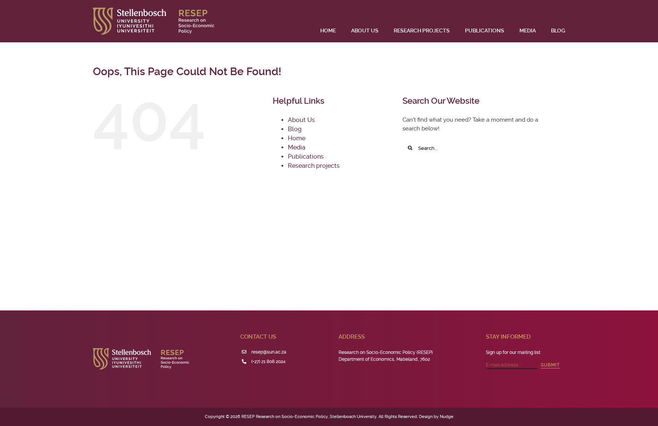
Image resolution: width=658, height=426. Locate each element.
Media (296, 147)
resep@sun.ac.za (268, 352)
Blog (295, 129)
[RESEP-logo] (153, 10)
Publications (306, 156)
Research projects (314, 165)
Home (296, 138)
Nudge (447, 416)
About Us (301, 120)
